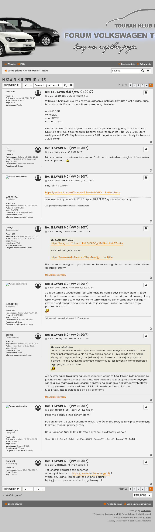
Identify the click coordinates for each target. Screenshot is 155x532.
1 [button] (134, 85)
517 (13, 437)
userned (10, 91)
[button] (131, 85)
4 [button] (146, 85)
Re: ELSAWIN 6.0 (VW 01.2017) (69, 92)
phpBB (117, 514)
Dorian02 (11, 461)
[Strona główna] (49, 30)
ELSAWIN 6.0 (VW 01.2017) (24, 79)
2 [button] (138, 85)
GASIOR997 (12, 197)
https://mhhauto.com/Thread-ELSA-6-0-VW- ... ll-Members (82, 192)
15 (13, 468)
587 (13, 203)
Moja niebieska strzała (55, 275)
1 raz (20, 215)
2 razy (20, 166)
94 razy (29, 450)
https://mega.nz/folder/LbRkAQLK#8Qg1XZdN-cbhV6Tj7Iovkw (87, 243)
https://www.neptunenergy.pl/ (91, 473)
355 (13, 234)
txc (7, 148)
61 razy (29, 217)
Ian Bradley (146, 511)
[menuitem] (21, 64)
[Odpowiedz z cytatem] (145, 92)
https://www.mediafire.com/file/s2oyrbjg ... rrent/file (81, 257)
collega (9, 227)
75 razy (21, 448)
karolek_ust (12, 430)
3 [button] (142, 85)
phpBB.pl (147, 517)
